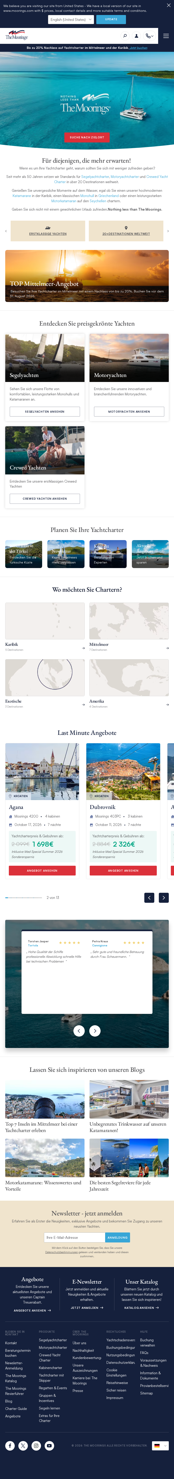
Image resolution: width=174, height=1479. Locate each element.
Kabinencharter (50, 1368)
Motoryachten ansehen (129, 411)
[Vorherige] (79, 1031)
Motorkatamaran (63, 201)
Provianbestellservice (156, 1386)
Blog (8, 1401)
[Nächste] (95, 1031)
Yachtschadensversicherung (127, 1340)
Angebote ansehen (30, 1310)
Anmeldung (118, 1237)
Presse (78, 1391)
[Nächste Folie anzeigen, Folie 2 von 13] (164, 898)
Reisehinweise (117, 1383)
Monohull (87, 196)
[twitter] (23, 1446)
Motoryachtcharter (125, 177)
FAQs (144, 1353)
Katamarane (22, 196)
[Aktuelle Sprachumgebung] (160, 1445)
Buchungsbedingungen (124, 1347)
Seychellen (98, 201)
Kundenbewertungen (89, 1358)
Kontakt (11, 1343)
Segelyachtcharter (95, 177)
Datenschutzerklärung (123, 1362)
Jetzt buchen (138, 48)
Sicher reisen (116, 1390)
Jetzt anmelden (85, 1307)
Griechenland (108, 196)
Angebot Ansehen (42, 870)
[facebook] (10, 1446)
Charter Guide (16, 1409)
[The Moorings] (18, 36)
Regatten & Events (53, 1388)
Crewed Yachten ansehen (45, 498)
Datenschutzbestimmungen (61, 1252)
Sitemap (146, 1393)
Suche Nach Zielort (87, 137)
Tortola (33, 945)
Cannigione (99, 945)
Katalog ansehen (139, 1307)
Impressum (114, 1398)
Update (111, 19)
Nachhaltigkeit (83, 1350)
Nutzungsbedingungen (123, 1355)
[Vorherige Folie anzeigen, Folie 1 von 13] (149, 898)
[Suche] (125, 35)
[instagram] (36, 1446)
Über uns (79, 1343)
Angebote (13, 1416)
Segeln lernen (49, 1408)
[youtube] (49, 1446)
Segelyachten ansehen (45, 411)
